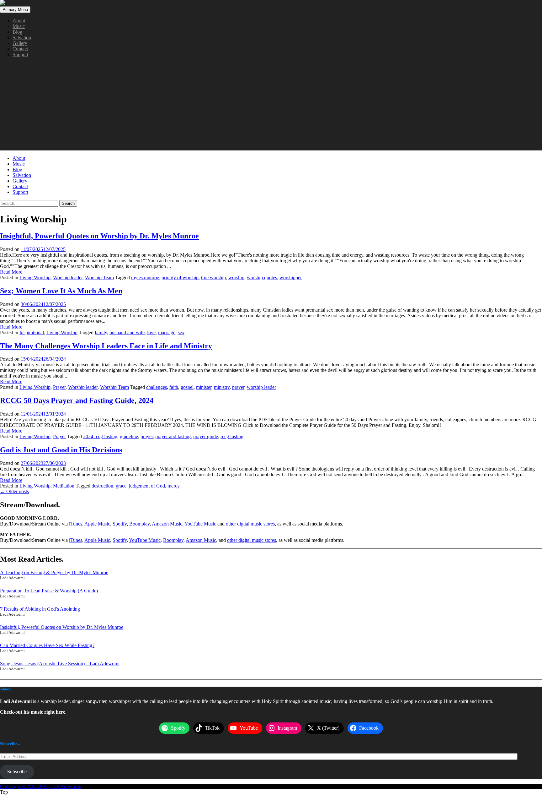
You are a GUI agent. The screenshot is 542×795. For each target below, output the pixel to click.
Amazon (195, 540)
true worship (213, 277)
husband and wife (127, 332)
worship (236, 277)
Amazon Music (167, 523)
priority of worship (180, 277)
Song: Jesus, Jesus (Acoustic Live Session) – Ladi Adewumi (60, 663)
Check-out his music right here (32, 712)
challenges (156, 387)
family (101, 332)
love (151, 332)
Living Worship (34, 277)
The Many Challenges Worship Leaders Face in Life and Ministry (106, 346)
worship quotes (262, 277)
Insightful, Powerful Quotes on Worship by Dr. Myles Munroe (99, 236)
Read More (11, 272)
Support (20, 54)
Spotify (120, 523)
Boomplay (139, 523)
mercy (173, 485)
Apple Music (97, 523)
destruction (102, 485)
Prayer (59, 387)
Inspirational (31, 332)
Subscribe (17, 771)
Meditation (63, 485)
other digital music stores (250, 523)
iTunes (75, 523)
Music (19, 26)
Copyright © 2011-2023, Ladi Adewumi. (40, 786)
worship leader (261, 387)
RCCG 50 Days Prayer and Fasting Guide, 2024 (76, 400)
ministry (222, 387)
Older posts (14, 491)
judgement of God (147, 485)
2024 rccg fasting (100, 436)
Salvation (22, 37)
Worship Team (99, 277)
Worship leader (67, 277)
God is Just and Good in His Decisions (61, 450)
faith (173, 387)
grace (121, 485)
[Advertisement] (271, 106)
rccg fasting (232, 436)
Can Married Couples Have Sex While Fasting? (47, 645)
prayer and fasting (173, 436)
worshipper (290, 277)
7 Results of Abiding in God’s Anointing (40, 609)
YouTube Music (200, 523)
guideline (129, 436)
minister (203, 387)
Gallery (20, 43)
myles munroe (145, 277)
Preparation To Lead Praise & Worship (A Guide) (49, 590)
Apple (91, 540)
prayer (238, 387)
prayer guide (205, 436)
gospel (187, 387)
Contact (20, 49)
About (19, 20)
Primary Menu (15, 9)
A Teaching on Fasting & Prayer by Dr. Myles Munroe (54, 572)
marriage (166, 332)
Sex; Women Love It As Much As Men (61, 291)
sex (181, 332)
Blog (17, 32)
